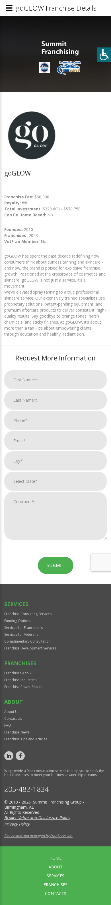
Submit (56, 565)
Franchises (55, 884)
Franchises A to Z (18, 673)
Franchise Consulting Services (28, 613)
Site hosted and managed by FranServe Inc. (38, 835)
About (56, 867)
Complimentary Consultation (27, 641)
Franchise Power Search (23, 686)
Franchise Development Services (30, 648)
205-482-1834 (26, 789)
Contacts (55, 893)
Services (55, 875)
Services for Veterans (21, 634)
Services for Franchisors (23, 627)
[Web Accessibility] (104, 54)
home (55, 858)
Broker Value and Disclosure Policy (37, 817)
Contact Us (13, 718)
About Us (11, 711)
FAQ (7, 725)
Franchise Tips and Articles (25, 739)
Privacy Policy (17, 824)
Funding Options (17, 620)
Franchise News (16, 732)
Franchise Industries (20, 679)
